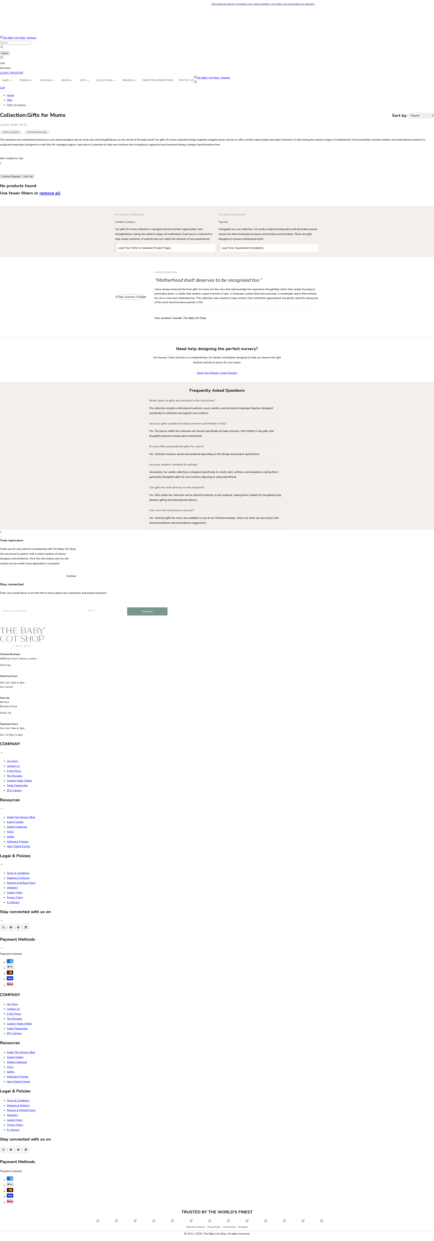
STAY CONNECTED (217, 1206)
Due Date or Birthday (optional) (206, 1187)
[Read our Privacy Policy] (245, 1222)
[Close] (248, 1132)
